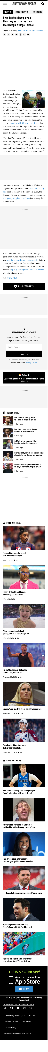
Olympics (7, 12)
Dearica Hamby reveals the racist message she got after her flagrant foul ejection (29, 454)
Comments (39, 30)
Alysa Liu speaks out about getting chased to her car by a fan (16, 632)
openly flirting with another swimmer (27, 270)
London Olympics (22, 12)
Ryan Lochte (37, 12)
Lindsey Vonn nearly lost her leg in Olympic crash (22, 709)
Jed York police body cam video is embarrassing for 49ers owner (25, 442)
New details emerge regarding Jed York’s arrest (24, 893)
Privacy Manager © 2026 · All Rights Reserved (18, 1004)
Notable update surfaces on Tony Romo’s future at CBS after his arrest (17, 925)
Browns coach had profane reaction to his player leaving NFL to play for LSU (27, 465)
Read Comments (26, 286)
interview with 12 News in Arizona (24, 123)
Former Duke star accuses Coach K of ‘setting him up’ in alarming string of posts (19, 826)
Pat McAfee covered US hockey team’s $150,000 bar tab (15, 671)
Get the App (24, 989)
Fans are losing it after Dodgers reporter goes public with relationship (18, 860)
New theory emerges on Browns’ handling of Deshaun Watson (25, 430)
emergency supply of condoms (16, 198)
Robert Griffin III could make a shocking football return (14, 593)
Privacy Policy (31, 363)
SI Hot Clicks (12, 278)
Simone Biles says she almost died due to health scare (14, 554)
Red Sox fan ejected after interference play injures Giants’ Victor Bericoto (17, 960)
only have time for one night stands (22, 260)
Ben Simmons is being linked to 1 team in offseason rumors (25, 418)
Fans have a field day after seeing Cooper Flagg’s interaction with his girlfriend (19, 791)
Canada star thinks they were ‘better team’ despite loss (14, 746)
